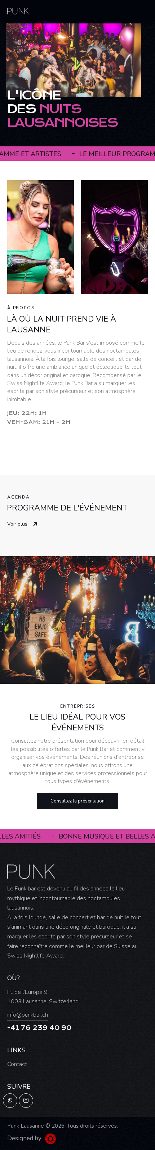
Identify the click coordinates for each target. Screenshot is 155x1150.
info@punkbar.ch (27, 1015)
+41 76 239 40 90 (39, 1027)
